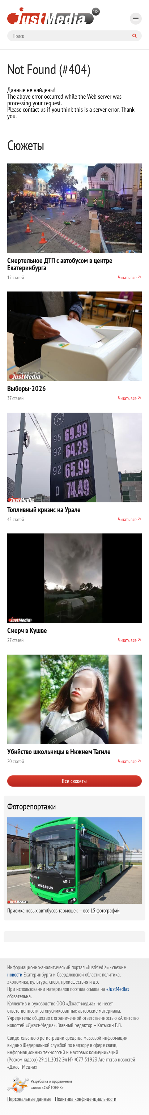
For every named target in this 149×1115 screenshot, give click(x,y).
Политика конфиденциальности (85, 1098)
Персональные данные (29, 1098)
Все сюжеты (74, 780)
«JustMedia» (117, 989)
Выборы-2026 (26, 388)
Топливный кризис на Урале (44, 509)
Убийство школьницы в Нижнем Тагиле (59, 751)
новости (14, 974)
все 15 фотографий (101, 910)
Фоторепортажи (31, 806)
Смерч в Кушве (27, 630)
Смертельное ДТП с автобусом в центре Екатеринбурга (59, 264)
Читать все (127, 277)
